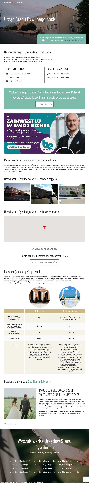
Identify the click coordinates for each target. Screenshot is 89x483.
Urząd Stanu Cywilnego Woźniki (68, 461)
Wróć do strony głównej (13, 2)
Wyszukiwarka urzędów (44, 104)
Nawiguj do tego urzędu (44, 249)
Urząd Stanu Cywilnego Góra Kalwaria (44, 468)
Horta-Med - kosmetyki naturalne (33, 482)
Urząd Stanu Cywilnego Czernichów (44, 461)
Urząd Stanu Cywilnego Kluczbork (20, 461)
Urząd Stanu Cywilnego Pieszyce (20, 472)
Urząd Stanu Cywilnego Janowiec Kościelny (44, 472)
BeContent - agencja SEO (16, 482)
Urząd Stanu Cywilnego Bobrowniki (20, 468)
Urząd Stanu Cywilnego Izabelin (68, 465)
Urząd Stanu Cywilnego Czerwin (68, 472)
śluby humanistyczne (73, 40)
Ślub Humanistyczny (39, 381)
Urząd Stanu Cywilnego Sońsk (44, 465)
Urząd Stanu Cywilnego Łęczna (20, 465)
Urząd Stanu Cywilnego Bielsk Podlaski (68, 468)
